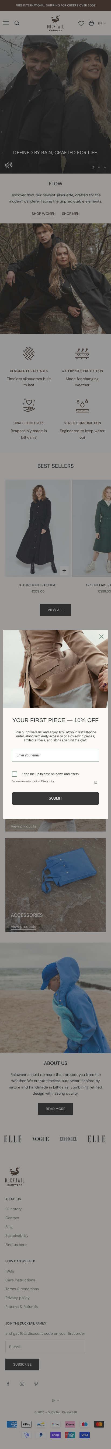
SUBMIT (55, 798)
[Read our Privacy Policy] (96, 782)
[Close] (101, 636)
